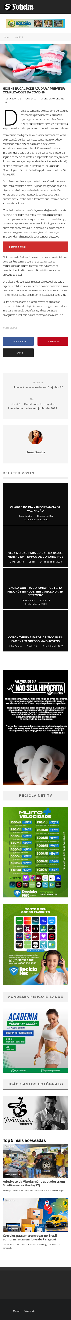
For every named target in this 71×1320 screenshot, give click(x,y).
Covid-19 (31, 99)
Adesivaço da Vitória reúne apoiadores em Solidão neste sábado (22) (34, 1183)
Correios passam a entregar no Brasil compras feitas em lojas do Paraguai (30, 1237)
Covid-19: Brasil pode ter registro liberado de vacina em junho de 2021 (32, 404)
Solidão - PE (16, 1174)
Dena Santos (13, 99)
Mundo (15, 1228)
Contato (16, 1311)
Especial (8, 1228)
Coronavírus (10, 327)
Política (7, 1174)
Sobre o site (29, 1311)
